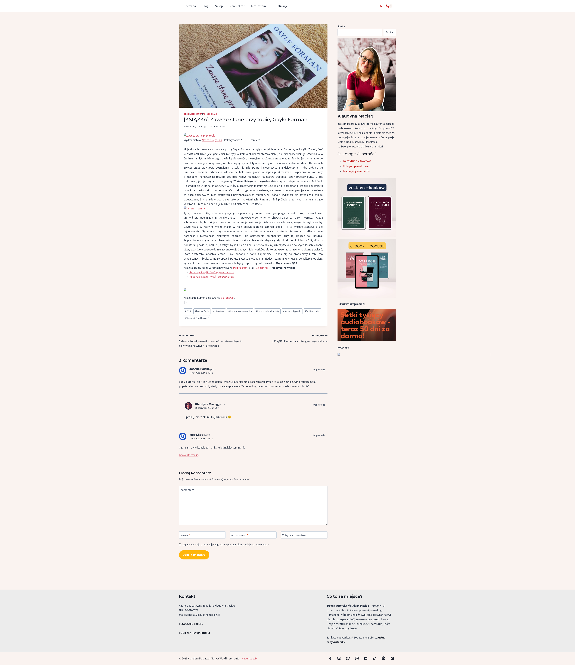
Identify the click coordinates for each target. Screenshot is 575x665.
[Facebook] (330, 658)
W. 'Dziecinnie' (312, 311)
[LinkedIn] (365, 658)
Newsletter (237, 6)
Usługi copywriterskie (356, 166)
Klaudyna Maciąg (198, 126)
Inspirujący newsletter (356, 171)
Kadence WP (249, 658)
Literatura (196, 114)
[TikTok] (374, 658)
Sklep (219, 6)
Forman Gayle (202, 311)
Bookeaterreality (189, 455)
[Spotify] (383, 658)
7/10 (188, 311)
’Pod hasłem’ (240, 267)
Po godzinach (210, 114)
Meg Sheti (196, 435)
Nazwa (185, 535)
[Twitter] (348, 658)
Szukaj (341, 26)
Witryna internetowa (294, 535)
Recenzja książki (211, 272)
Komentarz (188, 490)
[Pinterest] (392, 658)
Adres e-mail (239, 535)
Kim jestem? (259, 6)
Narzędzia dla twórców (357, 161)
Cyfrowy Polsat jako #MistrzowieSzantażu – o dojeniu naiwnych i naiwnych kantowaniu (210, 340)
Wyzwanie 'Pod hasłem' (197, 318)
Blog (205, 6)
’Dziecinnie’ (262, 267)
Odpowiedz (319, 369)
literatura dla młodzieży (267, 311)
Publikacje (281, 6)
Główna (191, 6)
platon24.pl (227, 297)
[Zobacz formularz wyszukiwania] (381, 6)
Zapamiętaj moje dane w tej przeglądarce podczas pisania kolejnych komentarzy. (225, 544)
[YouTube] (339, 658)
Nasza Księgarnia (212, 140)
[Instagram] (357, 658)
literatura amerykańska (240, 311)
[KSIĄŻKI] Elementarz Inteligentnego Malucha (299, 338)
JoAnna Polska (199, 369)
